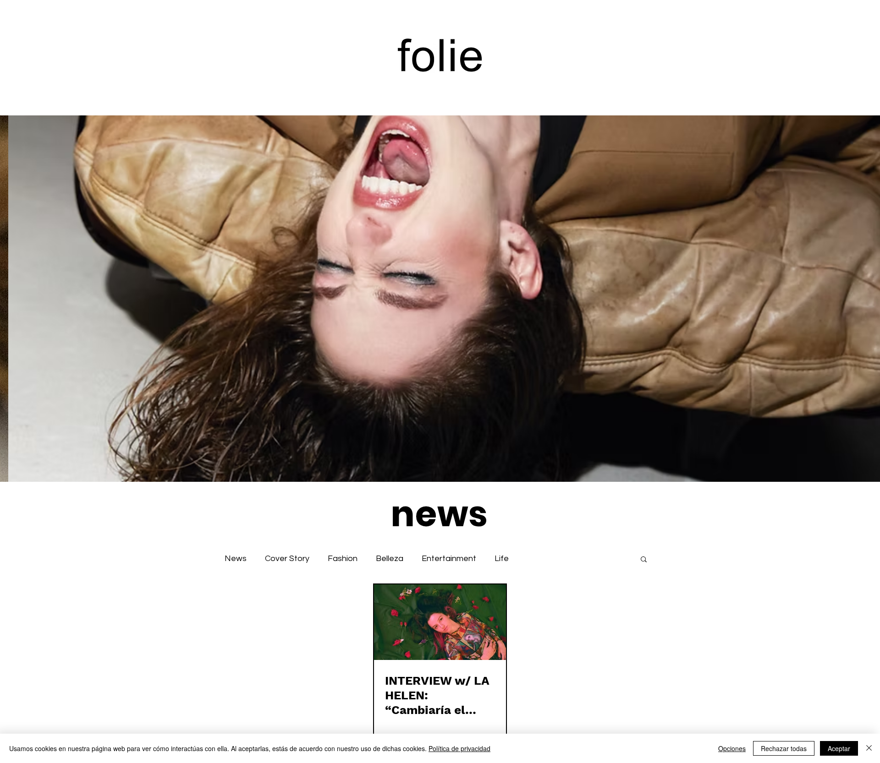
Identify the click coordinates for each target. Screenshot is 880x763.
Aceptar (839, 748)
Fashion (343, 558)
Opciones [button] (732, 748)
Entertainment (449, 558)
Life (502, 558)
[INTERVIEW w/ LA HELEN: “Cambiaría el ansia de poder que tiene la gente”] (440, 622)
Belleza (389, 558)
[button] (643, 560)
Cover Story (287, 558)
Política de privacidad (459, 748)
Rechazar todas (784, 748)
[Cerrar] (869, 748)
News (236, 558)
